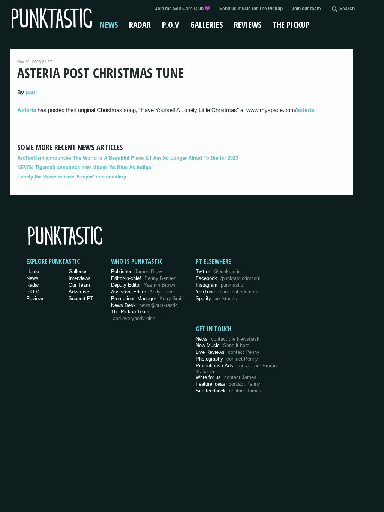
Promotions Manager (148, 298)
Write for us (226, 377)
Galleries (206, 24)
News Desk (144, 305)
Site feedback (228, 391)
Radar (140, 24)
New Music (222, 345)
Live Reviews (228, 352)
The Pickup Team (130, 311)
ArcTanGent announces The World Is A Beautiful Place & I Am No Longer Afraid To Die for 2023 (127, 158)
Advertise (79, 292)
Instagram (219, 285)
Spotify (216, 298)
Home (32, 271)
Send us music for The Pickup (251, 8)
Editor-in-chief (144, 278)
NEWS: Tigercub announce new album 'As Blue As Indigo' (85, 167)
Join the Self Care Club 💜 (182, 8)
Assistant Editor (142, 292)
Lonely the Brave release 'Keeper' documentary (71, 177)
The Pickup (291, 24)
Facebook (228, 278)
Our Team (79, 285)
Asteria (26, 110)
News (109, 24)
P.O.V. (33, 292)
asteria (305, 110)
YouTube (227, 292)
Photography (227, 359)
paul (31, 92)
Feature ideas (228, 384)
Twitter (218, 271)
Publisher (137, 271)
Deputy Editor (143, 285)
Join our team (306, 8)
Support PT (81, 298)
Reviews (247, 24)
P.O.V (170, 24)
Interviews (80, 278)
